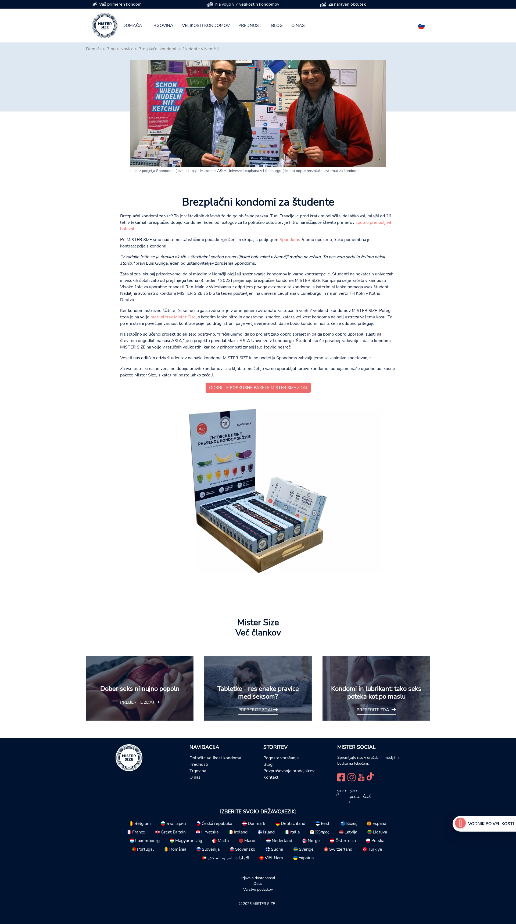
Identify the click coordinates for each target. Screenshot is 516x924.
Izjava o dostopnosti (258, 877)
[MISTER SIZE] (129, 757)
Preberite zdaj (137, 702)
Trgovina (162, 25)
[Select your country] (421, 25)
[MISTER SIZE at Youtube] (361, 776)
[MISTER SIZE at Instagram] (351, 776)
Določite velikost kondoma (215, 758)
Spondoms (290, 240)
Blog (277, 25)
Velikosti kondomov (206, 25)
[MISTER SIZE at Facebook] (341, 776)
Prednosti (250, 25)
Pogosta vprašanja (281, 758)
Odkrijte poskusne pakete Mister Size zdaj (258, 388)
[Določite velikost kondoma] (460, 824)
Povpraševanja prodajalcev (288, 771)
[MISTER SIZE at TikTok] (370, 776)
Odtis (258, 883)
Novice (127, 49)
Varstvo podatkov (258, 889)
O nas (298, 25)
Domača (132, 25)
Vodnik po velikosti (491, 824)
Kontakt (270, 777)
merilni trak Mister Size (173, 317)
